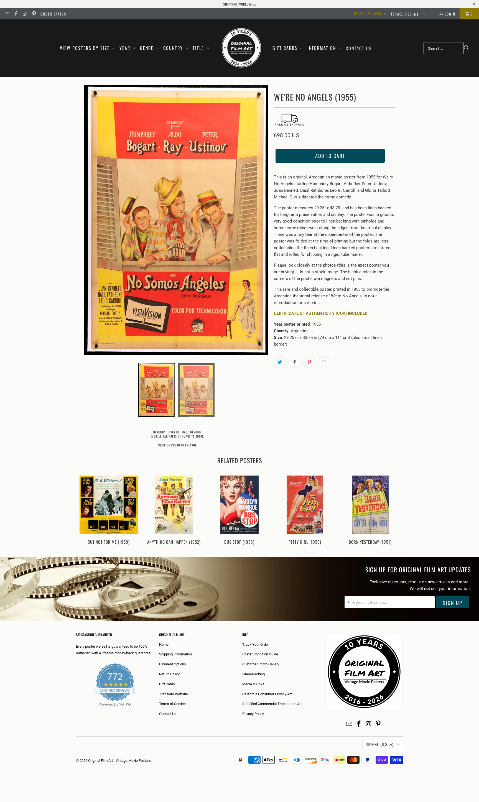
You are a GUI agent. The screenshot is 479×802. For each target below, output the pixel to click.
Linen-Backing (253, 674)
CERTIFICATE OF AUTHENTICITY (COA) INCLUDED (321, 313)
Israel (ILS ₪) (405, 14)
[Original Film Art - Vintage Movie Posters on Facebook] (15, 14)
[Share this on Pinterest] (309, 362)
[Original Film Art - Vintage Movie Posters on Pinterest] (33, 14)
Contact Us (167, 714)
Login (450, 14)
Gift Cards (167, 684)
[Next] (395, 511)
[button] (88, 48)
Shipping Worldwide (239, 4)
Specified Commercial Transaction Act (272, 704)
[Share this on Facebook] (295, 362)
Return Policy (169, 674)
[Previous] (84, 511)
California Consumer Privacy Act (267, 694)
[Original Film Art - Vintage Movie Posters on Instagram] (24, 14)
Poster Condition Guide (260, 654)
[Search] (466, 48)
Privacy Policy (253, 714)
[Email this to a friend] (324, 362)
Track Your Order (255, 644)
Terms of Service (172, 704)
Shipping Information (175, 654)
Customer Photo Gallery (260, 664)
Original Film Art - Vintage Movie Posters (119, 760)
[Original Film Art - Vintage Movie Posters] (241, 48)
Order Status (53, 14)
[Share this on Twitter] (280, 362)
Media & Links (253, 684)
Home (164, 644)
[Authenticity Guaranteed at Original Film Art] (76, 711)
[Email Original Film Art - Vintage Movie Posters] (6, 14)
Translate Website (173, 694)
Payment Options (172, 664)
